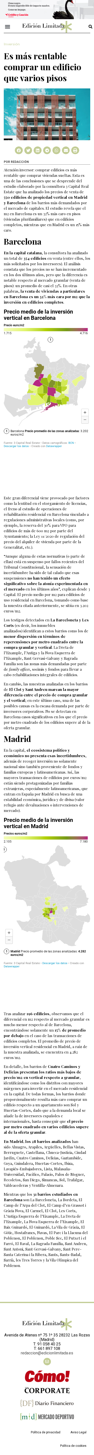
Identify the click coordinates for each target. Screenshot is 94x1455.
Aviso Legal (78, 1432)
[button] (8, 27)
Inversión (12, 44)
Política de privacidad (45, 1432)
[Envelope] (47, 1361)
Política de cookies (73, 1446)
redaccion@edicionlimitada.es (47, 1353)
